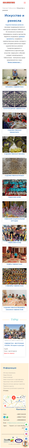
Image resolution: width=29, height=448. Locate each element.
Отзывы (5, 390)
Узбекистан (12, 8)
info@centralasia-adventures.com (16, 423)
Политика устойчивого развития (13, 388)
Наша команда (7, 377)
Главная (4, 8)
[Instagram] (26, 434)
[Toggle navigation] (24, 2)
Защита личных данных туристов (14, 384)
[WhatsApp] (26, 424)
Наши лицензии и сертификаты (13, 379)
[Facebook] (26, 439)
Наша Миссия (7, 375)
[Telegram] (26, 429)
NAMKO (18, 444)
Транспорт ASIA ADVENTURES (13, 382)
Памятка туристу (8, 386)
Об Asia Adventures (9, 373)
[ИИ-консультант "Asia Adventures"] (25, 444)
